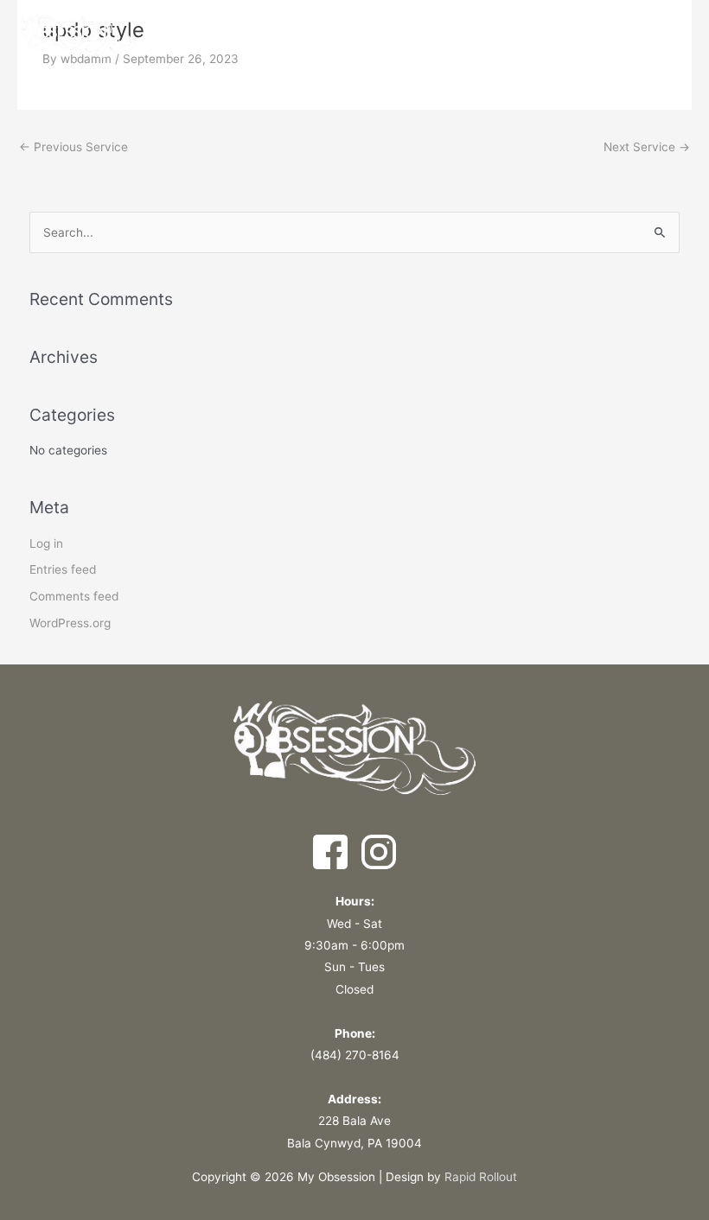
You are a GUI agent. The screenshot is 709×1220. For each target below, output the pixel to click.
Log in (46, 543)
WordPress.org (70, 623)
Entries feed (62, 569)
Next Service (647, 147)
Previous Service (73, 147)
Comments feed (73, 596)
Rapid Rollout (480, 1177)
